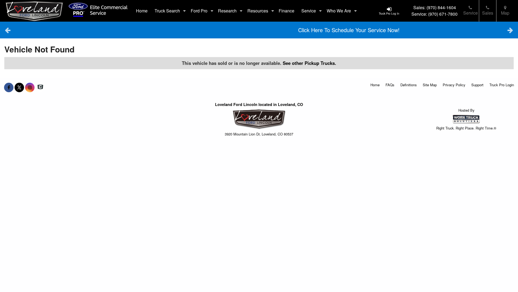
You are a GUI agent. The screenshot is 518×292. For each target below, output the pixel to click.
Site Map (430, 84)
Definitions (408, 84)
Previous (7, 30)
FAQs (390, 84)
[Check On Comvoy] (40, 87)
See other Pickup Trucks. (309, 63)
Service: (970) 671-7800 (434, 14)
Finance (286, 11)
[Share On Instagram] (30, 87)
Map (505, 13)
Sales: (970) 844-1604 (434, 7)
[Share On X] (19, 87)
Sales (487, 13)
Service (470, 13)
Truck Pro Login (501, 84)
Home (142, 11)
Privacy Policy (454, 84)
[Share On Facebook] (8, 87)
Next (510, 30)
